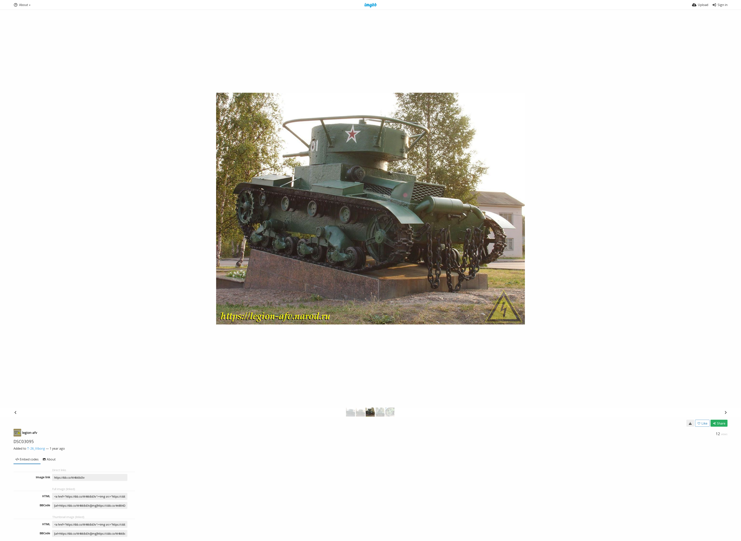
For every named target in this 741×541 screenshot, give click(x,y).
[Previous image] (15, 412)
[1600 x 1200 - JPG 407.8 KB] (690, 423)
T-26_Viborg (36, 448)
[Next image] (725, 412)
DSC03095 (24, 441)
